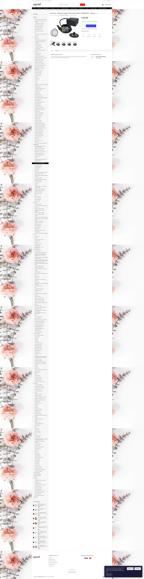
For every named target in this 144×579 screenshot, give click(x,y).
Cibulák (36, 270)
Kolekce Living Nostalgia (39, 126)
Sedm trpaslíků (38, 45)
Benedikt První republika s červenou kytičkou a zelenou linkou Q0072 (41, 263)
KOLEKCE (35, 17)
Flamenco (36, 277)
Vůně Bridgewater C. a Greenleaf (41, 57)
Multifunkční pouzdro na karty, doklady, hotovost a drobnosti (41, 357)
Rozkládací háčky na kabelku (40, 362)
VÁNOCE (35, 477)
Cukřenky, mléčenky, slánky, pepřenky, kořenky (40, 147)
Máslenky (36, 170)
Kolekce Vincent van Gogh (40, 63)
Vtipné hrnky (37, 231)
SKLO (35, 234)
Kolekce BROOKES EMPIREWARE (41, 97)
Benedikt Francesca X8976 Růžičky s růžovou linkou (41, 258)
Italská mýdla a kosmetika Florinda (40, 442)
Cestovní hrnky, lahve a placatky (41, 205)
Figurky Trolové (38, 389)
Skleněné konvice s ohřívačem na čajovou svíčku (41, 187)
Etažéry (36, 157)
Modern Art (37, 80)
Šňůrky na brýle (38, 371)
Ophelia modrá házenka (39, 298)
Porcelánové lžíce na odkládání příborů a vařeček (41, 180)
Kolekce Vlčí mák (38, 120)
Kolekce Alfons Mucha (39, 62)
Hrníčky (36, 215)
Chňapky (36, 339)
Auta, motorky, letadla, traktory (41, 19)
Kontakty (50, 557)
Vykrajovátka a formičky (39, 495)
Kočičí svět (37, 78)
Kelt (35, 287)
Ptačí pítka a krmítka (39, 419)
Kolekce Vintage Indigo (39, 112)
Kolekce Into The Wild (39, 114)
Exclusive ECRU (38, 73)
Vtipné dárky (37, 429)
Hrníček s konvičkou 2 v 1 (39, 221)
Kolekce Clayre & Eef (38, 96)
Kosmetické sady (38, 443)
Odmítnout (130, 568)
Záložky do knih (38, 431)
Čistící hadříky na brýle (39, 335)
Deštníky (36, 338)
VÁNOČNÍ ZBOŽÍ (37, 472)
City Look (36, 138)
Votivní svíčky (37, 459)
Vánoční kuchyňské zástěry (40, 490)
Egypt (36, 274)
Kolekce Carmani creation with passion (40, 21)
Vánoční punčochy (38, 486)
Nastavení (109, 574)
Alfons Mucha (37, 375)
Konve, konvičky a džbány (40, 163)
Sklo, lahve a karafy (38, 193)
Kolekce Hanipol (38, 105)
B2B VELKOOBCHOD (37, 474)
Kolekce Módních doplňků (40, 123)
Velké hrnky (37, 228)
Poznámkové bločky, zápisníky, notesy (41, 416)
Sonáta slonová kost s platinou (40, 319)
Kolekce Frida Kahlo (38, 70)
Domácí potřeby (38, 156)
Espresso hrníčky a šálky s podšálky (40, 211)
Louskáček (37, 481)
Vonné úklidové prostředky (40, 469)
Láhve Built (37, 169)
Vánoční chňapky (38, 489)
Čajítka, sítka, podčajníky (39, 148)
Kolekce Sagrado (38, 103)
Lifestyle (36, 292)
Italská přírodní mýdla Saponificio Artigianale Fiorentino (41, 439)
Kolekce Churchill (38, 99)
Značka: (73, 15)
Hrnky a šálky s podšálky (39, 212)
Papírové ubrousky (38, 409)
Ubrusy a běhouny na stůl (39, 381)
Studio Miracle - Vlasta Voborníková (39, 247)
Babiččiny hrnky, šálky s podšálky (41, 233)
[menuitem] (34, 8)
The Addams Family (39, 47)
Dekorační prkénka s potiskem (40, 396)
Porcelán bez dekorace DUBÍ (40, 307)
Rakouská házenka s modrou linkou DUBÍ (40, 313)
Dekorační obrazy (38, 395)
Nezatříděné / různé (38, 332)
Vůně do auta (37, 465)
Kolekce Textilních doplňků (40, 124)
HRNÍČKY (35, 202)
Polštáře (36, 355)
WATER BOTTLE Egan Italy (40, 50)
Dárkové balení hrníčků (39, 208)
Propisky (36, 417)
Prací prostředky (38, 448)
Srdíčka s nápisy (38, 422)
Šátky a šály (37, 368)
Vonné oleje (37, 463)
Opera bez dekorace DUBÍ (39, 299)
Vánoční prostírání (38, 487)
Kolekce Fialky (37, 118)
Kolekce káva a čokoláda (39, 109)
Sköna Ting (37, 141)
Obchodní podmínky (52, 561)
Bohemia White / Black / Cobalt (40, 268)
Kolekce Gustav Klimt (39, 60)
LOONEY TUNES (38, 44)
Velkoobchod (51, 566)
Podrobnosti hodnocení (64, 15)
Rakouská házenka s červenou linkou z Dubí (40, 311)
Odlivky (36, 242)
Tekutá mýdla (37, 454)
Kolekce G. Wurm (38, 94)
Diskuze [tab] (56, 50)
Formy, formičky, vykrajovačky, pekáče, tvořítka (40, 160)
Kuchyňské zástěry (38, 347)
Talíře (36, 195)
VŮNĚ (35, 434)
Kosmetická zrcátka (38, 344)
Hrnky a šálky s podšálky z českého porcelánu (41, 284)
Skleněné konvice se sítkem (40, 188)
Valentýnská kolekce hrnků (40, 88)
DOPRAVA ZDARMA (37, 475)
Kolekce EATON (38, 100)
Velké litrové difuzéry (39, 457)
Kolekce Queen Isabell (39, 134)
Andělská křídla (38, 435)
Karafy (36, 237)
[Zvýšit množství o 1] (85, 25)
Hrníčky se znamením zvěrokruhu (41, 217)
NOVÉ (35, 16)
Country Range (37, 271)
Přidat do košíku (92, 25)
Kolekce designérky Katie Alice (40, 128)
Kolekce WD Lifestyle (39, 26)
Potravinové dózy (38, 181)
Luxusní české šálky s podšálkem (41, 293)
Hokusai (36, 76)
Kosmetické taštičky (38, 342)
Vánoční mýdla (37, 456)
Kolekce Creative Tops (39, 129)
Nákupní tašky (38, 54)
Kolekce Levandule (38, 115)
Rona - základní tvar (38, 316)
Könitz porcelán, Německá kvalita (41, 34)
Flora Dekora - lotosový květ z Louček (40, 280)
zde (106, 571)
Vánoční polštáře (38, 493)
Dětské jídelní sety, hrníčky (40, 151)
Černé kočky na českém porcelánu (41, 273)
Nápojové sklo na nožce (39, 239)
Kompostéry (37, 161)
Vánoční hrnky (37, 227)
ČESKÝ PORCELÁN (37, 249)
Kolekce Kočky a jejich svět (40, 108)
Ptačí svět (36, 35)
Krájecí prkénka (38, 167)
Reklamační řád (52, 559)
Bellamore (37, 38)
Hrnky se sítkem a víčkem (39, 214)
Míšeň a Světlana (38, 224)
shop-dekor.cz (72, 569)
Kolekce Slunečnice (38, 121)
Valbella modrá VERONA (39, 321)
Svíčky (36, 451)
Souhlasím (137, 568)
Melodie (36, 295)
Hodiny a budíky (38, 403)
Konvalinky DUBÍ (38, 290)
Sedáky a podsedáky (38, 360)
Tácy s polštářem (38, 198)
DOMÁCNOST (36, 144)
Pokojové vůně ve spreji (39, 446)
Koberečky (37, 341)
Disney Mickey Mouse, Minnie (40, 40)
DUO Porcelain (37, 93)
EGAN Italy (37, 37)
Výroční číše (37, 236)
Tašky (36, 374)
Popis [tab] (52, 50)
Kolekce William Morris (39, 66)
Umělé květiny (37, 425)
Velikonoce (37, 428)
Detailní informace (85, 31)
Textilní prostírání (38, 378)
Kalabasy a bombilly (39, 222)
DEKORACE (36, 383)
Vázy (36, 426)
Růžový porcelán (38, 318)
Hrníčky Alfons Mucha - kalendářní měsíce (41, 219)
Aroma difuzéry (38, 437)
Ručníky (36, 366)
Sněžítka (36, 420)
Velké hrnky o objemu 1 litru (40, 230)
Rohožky (36, 365)
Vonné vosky (37, 462)
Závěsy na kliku (38, 432)
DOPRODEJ (36, 497)
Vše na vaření (37, 201)
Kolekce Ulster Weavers (39, 31)
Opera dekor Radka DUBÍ (39, 301)
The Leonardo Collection (39, 24)
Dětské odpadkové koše (39, 153)
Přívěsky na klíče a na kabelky (40, 363)
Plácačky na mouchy (38, 177)
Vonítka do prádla (38, 466)
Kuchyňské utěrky (38, 345)
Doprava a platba (52, 564)
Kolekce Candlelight (38, 132)
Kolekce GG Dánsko (38, 137)
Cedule (36, 392)
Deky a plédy (37, 336)
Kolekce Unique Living (39, 135)
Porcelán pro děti (38, 308)
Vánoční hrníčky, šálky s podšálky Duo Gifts (41, 85)
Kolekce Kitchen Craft (39, 27)
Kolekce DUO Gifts (38, 72)
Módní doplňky (38, 350)
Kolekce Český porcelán (39, 59)
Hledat (82, 4)
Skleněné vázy (37, 245)
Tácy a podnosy (38, 196)
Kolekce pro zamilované (39, 131)
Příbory (36, 184)
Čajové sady (37, 207)
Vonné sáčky (37, 460)
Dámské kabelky (38, 53)
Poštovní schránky (38, 413)
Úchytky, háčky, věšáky (39, 423)
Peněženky (37, 352)
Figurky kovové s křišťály (39, 387)
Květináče (36, 404)
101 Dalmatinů (37, 48)
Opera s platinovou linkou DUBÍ (41, 302)
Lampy (36, 406)
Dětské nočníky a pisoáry (39, 154)
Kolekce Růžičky (38, 117)
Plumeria (36, 51)
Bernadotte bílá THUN (39, 267)
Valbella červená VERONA (40, 322)
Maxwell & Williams (38, 140)
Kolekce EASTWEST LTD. (39, 102)
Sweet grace (37, 449)
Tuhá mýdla (37, 452)
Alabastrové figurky (38, 384)
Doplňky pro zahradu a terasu (40, 400)
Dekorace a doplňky (38, 393)
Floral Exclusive (38, 75)
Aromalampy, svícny (39, 390)
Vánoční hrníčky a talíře (39, 492)
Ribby (36, 315)
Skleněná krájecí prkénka (39, 190)
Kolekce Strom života (39, 106)
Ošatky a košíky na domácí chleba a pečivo (41, 176)
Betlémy (36, 478)
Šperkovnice (37, 372)
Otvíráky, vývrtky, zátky (39, 173)
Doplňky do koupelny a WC (40, 398)
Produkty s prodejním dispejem (41, 143)
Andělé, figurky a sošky (39, 386)
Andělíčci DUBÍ (38, 251)
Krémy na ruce (37, 445)
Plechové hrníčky (38, 225)
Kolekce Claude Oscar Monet (40, 65)
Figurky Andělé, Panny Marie (40, 480)
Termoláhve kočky (38, 90)
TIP (34, 498)
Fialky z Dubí (37, 276)
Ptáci (36, 81)
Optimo (36, 304)
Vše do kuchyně (38, 199)
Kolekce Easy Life (38, 29)
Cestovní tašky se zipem (39, 56)
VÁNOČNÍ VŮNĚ (38, 483)
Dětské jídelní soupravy (39, 150)
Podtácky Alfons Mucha (39, 23)
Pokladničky (37, 412)
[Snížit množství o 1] (85, 26)
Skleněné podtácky (38, 191)
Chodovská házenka (38, 285)
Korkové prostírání (38, 166)
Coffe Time (37, 91)
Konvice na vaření (38, 164)
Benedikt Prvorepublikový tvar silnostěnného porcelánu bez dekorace (40, 254)
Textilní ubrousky (38, 380)
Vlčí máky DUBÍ (38, 330)
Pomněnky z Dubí (38, 305)
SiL (35, 32)
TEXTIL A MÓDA (37, 333)
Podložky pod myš (38, 410)
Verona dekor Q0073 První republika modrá (39, 329)
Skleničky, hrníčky (38, 243)
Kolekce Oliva (37, 111)
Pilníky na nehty (38, 353)
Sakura (36, 83)
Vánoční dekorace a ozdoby (40, 484)
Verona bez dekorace (38, 324)
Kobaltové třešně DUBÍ (39, 288)
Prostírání (37, 183)
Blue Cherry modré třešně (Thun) (41, 252)
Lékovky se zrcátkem (38, 348)
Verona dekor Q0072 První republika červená (39, 326)
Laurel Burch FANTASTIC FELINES (40, 42)
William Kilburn (38, 87)
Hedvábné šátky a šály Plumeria (41, 369)
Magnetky (36, 407)
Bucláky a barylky (38, 204)
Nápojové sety (37, 240)
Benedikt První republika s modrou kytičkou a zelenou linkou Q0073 (41, 260)
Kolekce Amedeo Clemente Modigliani (40, 69)
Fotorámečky (37, 401)
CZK (104, 0)
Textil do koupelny (38, 377)
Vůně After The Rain (38, 471)
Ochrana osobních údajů (53, 562)
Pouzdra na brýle (38, 359)
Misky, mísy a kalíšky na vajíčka (41, 172)
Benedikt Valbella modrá (39, 265)
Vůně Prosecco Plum (38, 468)
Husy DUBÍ (37, 281)
